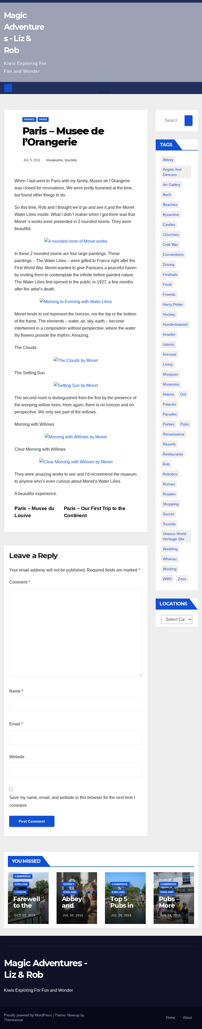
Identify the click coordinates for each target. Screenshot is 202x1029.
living (168, 364)
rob (166, 464)
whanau (170, 559)
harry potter (173, 304)
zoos (182, 579)
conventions (173, 254)
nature (168, 394)
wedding (170, 549)
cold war (170, 244)
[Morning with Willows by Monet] (76, 436)
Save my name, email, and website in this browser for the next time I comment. (72, 801)
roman (169, 484)
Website (16, 757)
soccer (168, 514)
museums (54, 160)
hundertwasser (175, 324)
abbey (168, 160)
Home (170, 1018)
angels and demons (172, 172)
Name (16, 691)
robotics (170, 474)
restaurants (173, 454)
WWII (167, 579)
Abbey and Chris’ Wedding (76, 908)
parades (170, 414)
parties (168, 424)
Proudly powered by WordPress (28, 1015)
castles (169, 224)
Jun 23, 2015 (170, 915)
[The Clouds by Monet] (76, 360)
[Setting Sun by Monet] (76, 385)
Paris (43, 119)
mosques (170, 374)
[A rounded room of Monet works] (75, 241)
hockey (169, 314)
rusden (169, 494)
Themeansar (13, 1020)
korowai (169, 354)
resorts (169, 444)
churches (171, 234)
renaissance (173, 434)
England (21, 884)
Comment (19, 582)
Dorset (68, 884)
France (29, 119)
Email (16, 724)
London (20, 892)
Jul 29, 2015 (121, 915)
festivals (170, 274)
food (167, 284)
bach (167, 195)
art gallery (171, 185)
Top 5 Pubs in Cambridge (123, 908)
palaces (169, 404)
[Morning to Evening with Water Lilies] (76, 301)
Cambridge (23, 876)
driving (168, 264)
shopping (171, 504)
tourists (71, 160)
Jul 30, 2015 (73, 915)
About (187, 1018)
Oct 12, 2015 (25, 915)
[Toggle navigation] (104, 88)
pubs (184, 424)
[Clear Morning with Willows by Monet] (76, 461)
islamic (168, 344)
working (169, 569)
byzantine (171, 214)
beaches (170, 204)
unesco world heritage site (174, 536)
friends (169, 294)
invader (169, 334)
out (183, 394)
